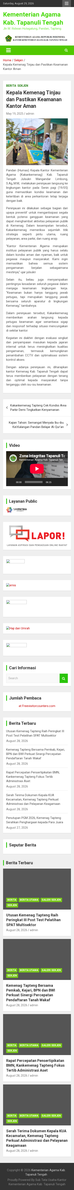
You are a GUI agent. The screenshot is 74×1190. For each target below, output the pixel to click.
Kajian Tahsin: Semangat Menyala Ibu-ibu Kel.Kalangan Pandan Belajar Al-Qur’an (36, 425)
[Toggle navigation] (8, 50)
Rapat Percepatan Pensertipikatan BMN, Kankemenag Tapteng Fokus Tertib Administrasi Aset (33, 776)
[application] (37, 468)
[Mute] (56, 482)
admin (30, 113)
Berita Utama (29, 899)
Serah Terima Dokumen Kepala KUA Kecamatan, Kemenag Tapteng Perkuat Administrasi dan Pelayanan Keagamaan (33, 799)
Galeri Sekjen (51, 899)
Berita (11, 85)
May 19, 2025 (14, 113)
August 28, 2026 (16, 930)
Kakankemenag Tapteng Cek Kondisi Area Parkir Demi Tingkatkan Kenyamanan (38, 408)
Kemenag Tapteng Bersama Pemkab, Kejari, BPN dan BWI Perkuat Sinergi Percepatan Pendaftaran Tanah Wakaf (35, 754)
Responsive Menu (66, 3)
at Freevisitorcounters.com (37, 706)
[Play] (11, 482)
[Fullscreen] (62, 482)
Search (64, 678)
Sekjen (22, 85)
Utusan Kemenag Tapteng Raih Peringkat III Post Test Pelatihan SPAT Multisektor (33, 920)
